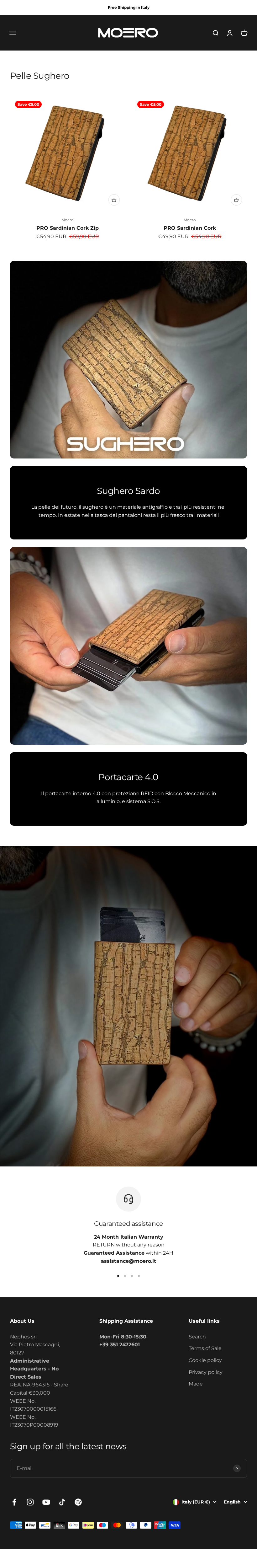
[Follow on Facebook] (14, 1502)
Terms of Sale (205, 1348)
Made (196, 1384)
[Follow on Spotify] (78, 1502)
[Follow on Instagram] (30, 1502)
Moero (67, 219)
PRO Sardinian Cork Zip (67, 228)
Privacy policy (206, 1372)
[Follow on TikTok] (62, 1502)
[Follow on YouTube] (46, 1502)
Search (197, 1337)
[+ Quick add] (114, 200)
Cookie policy (205, 1360)
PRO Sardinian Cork (190, 228)
